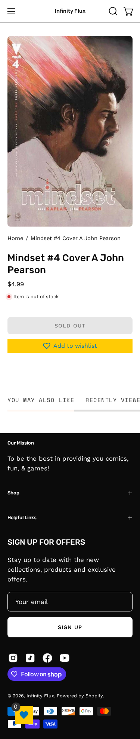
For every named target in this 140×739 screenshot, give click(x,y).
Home (15, 238)
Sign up (70, 627)
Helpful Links (22, 517)
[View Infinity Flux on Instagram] (13, 658)
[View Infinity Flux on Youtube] (64, 658)
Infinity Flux (70, 11)
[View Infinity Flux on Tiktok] (30, 658)
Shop (13, 493)
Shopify (94, 695)
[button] (112, 11)
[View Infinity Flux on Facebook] (47, 658)
